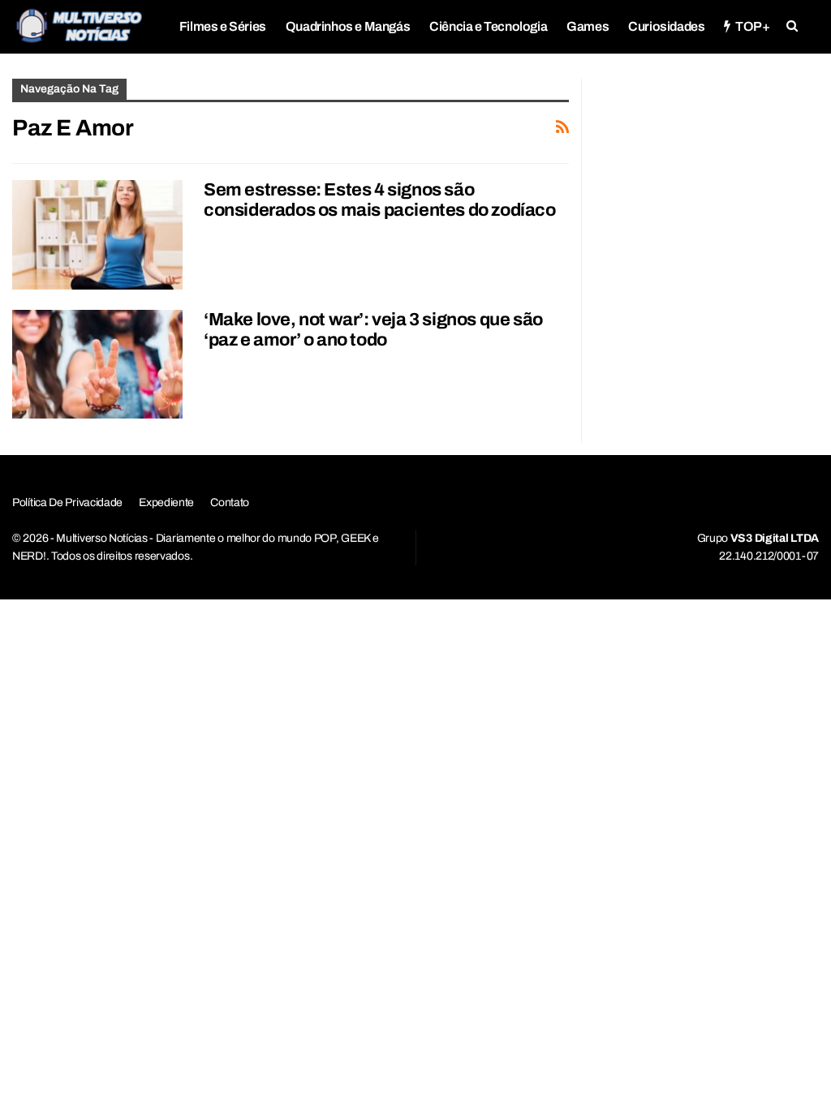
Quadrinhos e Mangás (348, 26)
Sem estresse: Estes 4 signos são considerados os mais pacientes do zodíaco (380, 200)
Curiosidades (666, 26)
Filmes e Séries (222, 26)
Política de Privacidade (67, 502)
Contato (229, 502)
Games (587, 26)
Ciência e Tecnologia (488, 26)
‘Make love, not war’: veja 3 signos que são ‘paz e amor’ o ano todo (373, 330)
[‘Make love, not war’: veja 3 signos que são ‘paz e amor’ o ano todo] (97, 364)
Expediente (166, 502)
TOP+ (752, 26)
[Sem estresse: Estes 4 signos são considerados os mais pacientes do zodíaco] (97, 234)
